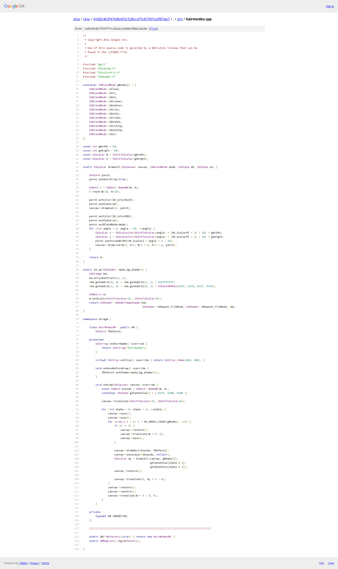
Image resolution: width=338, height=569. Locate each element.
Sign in (330, 6)
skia (76, 19)
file (153, 28)
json (331, 563)
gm (180, 19)
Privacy (34, 563)
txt (321, 563)
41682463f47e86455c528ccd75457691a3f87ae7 (131, 19)
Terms (45, 563)
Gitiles (23, 563)
